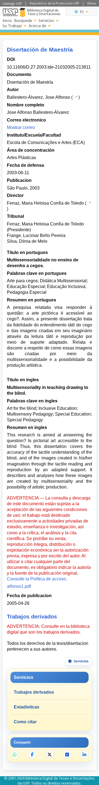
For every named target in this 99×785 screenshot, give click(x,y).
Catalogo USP (12, 3)
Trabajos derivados (34, 692)
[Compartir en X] (49, 754)
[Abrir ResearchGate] (67, 754)
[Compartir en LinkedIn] (84, 754)
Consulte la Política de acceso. (37, 579)
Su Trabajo (12, 25)
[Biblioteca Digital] (22, 12)
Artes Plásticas (21, 157)
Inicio (7, 20)
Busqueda (23, 20)
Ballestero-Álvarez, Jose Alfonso (38, 97)
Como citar (25, 721)
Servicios (46, 20)
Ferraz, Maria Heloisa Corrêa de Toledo (45, 203)
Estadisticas (26, 707)
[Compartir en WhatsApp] (14, 754)
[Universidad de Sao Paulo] (10, 12)
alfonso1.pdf (19, 586)
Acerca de (37, 25)
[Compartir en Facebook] (32, 754)
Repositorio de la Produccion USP (54, 3)
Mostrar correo (21, 127)
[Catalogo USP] (75, 97)
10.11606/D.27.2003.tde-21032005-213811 (49, 67)
